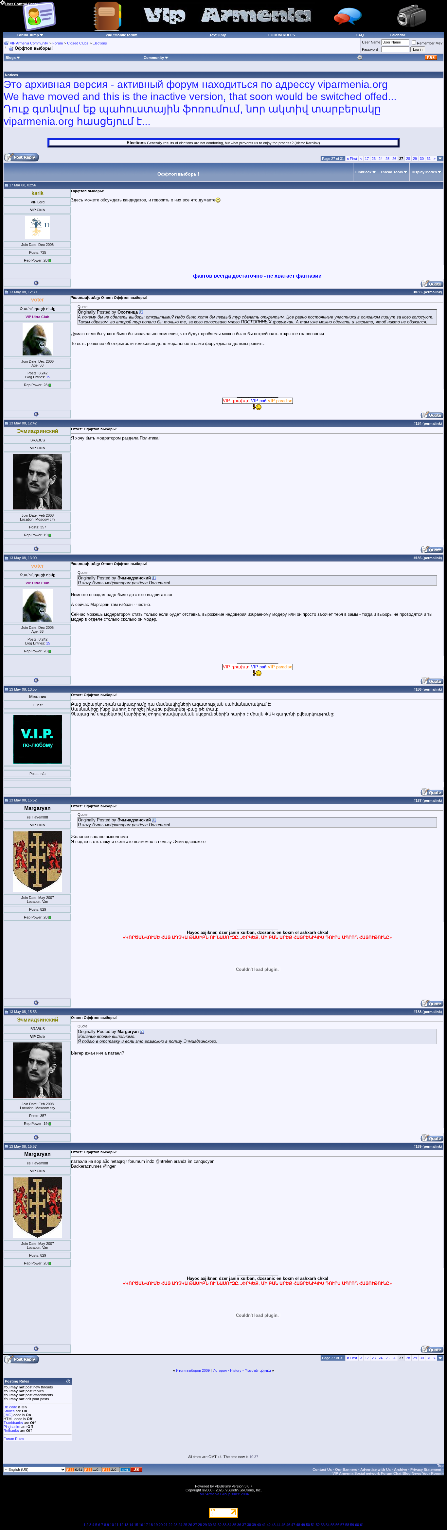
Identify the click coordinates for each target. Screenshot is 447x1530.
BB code (10, 1407)
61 (362, 1525)
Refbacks (11, 1431)
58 (347, 1525)
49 (303, 1525)
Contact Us (322, 1469)
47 (293, 1525)
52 (318, 1525)
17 (367, 159)
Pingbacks (12, 1427)
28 (408, 159)
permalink (432, 292)
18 (151, 1525)
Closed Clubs (77, 43)
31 (429, 159)
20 (161, 1525)
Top (440, 1466)
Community (154, 58)
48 (298, 1525)
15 (48, 377)
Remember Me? (429, 43)
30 (422, 159)
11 (116, 1525)
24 (381, 159)
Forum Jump (28, 35)
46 (288, 1525)
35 (234, 1525)
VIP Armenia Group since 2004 (224, 1494)
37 (244, 1525)
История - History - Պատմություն (242, 1370)
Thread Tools (391, 172)
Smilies (9, 1411)
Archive (400, 1469)
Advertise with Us (375, 1469)
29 (415, 159)
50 (308, 1525)
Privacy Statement (425, 1469)
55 (332, 1525)
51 (313, 1525)
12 (121, 1525)
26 (394, 159)
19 (156, 1525)
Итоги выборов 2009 (193, 1370)
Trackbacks (13, 1423)
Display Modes (424, 172)
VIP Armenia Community (29, 43)
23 (374, 159)
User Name (371, 42)
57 (342, 1525)
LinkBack (363, 172)
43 (274, 1525)
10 (112, 1525)
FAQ (360, 35)
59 (352, 1525)
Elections (100, 43)
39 (254, 1525)
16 (141, 1525)
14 (131, 1525)
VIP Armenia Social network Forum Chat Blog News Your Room (386, 1473)
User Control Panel (21, 4)
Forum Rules (14, 1439)
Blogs (11, 58)
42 (269, 1525)
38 (249, 1525)
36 (239, 1525)
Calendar (397, 35)
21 (166, 1525)
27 (195, 1525)
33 (224, 1525)
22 (170, 1525)
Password (370, 49)
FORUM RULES (281, 35)
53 (323, 1525)
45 (283, 1525)
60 (357, 1525)
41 (264, 1525)
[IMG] (8, 1415)
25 (387, 159)
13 (126, 1525)
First (352, 159)
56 (337, 1525)
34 (229, 1525)
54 (328, 1525)
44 (278, 1525)
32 (220, 1525)
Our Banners (346, 1469)
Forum (57, 43)
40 (259, 1525)
